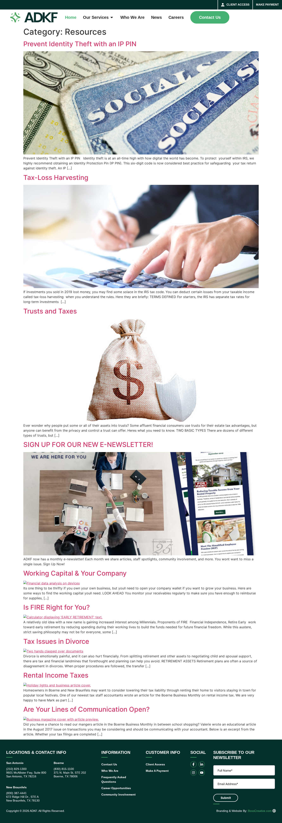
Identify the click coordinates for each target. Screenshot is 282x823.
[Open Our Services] (112, 17)
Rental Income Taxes (55, 675)
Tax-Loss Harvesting (55, 177)
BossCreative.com (260, 810)
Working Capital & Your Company (75, 573)
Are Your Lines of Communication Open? (86, 709)
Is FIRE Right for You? (56, 607)
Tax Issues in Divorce (56, 641)
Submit (226, 797)
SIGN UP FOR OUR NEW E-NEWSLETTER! (88, 445)
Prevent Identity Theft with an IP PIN (79, 44)
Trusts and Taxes (50, 311)
